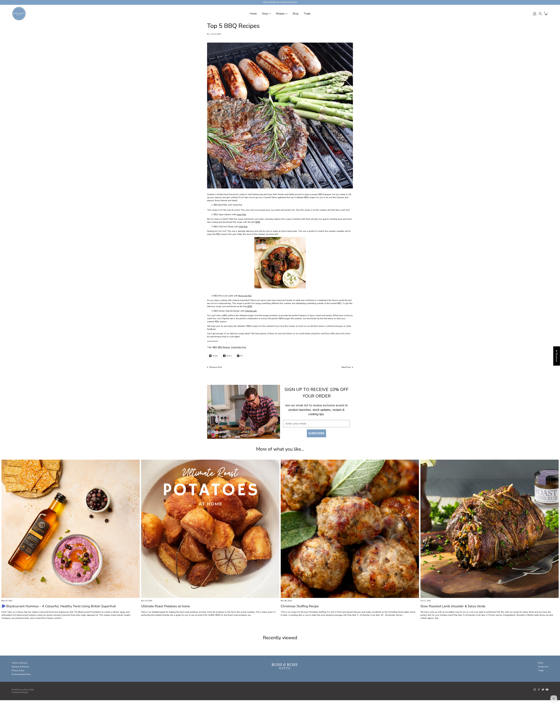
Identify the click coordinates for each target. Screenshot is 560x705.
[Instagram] (534, 689)
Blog (295, 13)
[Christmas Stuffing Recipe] (350, 529)
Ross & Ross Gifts (26, 690)
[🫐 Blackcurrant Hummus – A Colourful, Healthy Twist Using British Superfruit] (70, 529)
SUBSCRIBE (316, 433)
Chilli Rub (243, 226)
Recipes (280, 13)
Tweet (215, 356)
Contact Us (543, 666)
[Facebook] (539, 689)
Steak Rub (237, 204)
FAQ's (540, 663)
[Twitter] (543, 689)
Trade (307, 13)
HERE (257, 222)
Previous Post (215, 367)
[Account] (534, 13)
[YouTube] (547, 689)
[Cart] (546, 13)
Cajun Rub (241, 214)
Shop (265, 13)
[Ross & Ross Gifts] (19, 13)
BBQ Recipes (224, 347)
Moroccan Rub (245, 295)
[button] (540, 13)
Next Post (346, 367)
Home (253, 13)
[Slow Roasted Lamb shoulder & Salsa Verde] (489, 529)
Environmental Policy (21, 674)
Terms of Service (19, 663)
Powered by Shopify (20, 692)
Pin (241, 356)
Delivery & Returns (20, 666)
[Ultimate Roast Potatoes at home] (210, 529)
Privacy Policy (18, 670)
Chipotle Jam (251, 311)
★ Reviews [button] (556, 356)
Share (229, 356)
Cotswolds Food (238, 347)
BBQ (215, 347)
